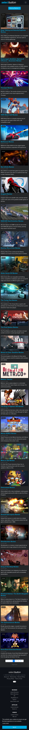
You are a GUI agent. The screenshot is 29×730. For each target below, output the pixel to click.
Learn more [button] (5, 723)
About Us (6, 676)
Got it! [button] (14, 727)
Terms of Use (18, 678)
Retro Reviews (14, 694)
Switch (14, 699)
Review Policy (21, 676)
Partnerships (13, 676)
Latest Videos (14, 714)
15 (20, 660)
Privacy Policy (10, 678)
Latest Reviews (14, 692)
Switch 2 (14, 709)
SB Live (15, 716)
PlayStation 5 (14, 697)
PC (14, 696)
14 (18, 660)
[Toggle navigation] (25, 2)
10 (15, 660)
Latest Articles (14, 707)
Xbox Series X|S (14, 701)
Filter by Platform (14, 8)
